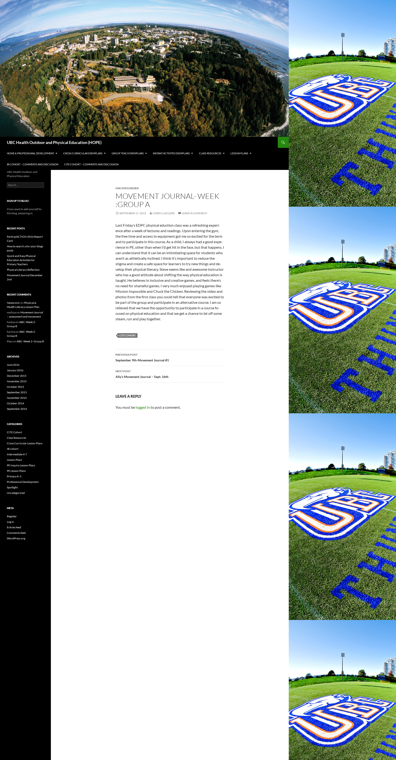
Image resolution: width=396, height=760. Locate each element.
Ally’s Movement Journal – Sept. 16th (142, 374)
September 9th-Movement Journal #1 (142, 357)
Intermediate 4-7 (17, 454)
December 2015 (16, 375)
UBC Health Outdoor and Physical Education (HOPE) (54, 142)
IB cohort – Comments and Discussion (32, 164)
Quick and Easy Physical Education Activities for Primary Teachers (21, 260)
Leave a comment (194, 213)
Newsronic (13, 302)
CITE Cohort (127, 335)
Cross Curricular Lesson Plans (24, 443)
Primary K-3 (14, 476)
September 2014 (17, 409)
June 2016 (13, 364)
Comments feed (16, 533)
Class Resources (210, 153)
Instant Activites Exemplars (171, 153)
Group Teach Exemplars (128, 153)
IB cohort (12, 448)
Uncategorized (16, 493)
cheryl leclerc (164, 213)
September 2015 (17, 392)
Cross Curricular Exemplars (82, 153)
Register (12, 516)
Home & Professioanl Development (30, 153)
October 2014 (15, 403)
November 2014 (17, 398)
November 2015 (17, 381)
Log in (10, 522)
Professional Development (22, 482)
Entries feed (14, 527)
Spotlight (12, 487)
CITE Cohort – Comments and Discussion (91, 164)
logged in (143, 407)
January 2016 (15, 370)
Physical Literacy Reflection (23, 269)
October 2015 (15, 386)
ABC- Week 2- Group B (30, 341)
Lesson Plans (239, 153)
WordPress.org (16, 538)
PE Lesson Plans (16, 471)
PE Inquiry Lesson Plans (21, 465)
